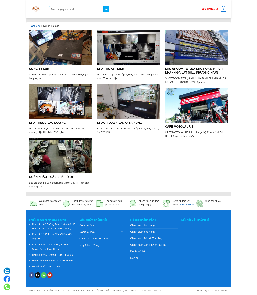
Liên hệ (134, 257)
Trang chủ (34, 25)
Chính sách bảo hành (142, 231)
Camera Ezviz (87, 225)
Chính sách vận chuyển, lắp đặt (148, 244)
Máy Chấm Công (89, 245)
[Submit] (106, 9)
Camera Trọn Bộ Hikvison (94, 238)
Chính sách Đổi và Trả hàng (146, 238)
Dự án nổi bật (138, 251)
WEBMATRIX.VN (152, 290)
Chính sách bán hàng (142, 225)
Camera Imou (87, 231)
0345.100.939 (187, 204)
